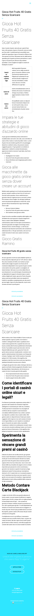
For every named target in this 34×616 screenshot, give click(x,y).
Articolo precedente (17, 291)
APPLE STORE (17, 567)
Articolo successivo (17, 296)
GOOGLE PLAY (17, 571)
